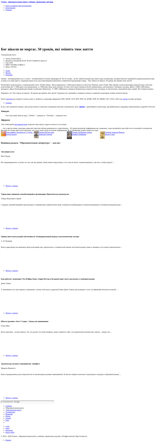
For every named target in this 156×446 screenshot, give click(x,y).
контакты (9, 430)
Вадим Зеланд (11, 134)
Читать (8, 73)
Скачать (8, 103)
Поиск (8, 416)
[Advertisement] (55, 29)
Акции (8, 418)
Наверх (8, 440)
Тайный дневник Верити (114, 132)
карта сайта (9, 432)
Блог (7, 420)
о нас (7, 426)
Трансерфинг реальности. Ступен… (20, 132)
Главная (8, 406)
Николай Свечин (45, 134)
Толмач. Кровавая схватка (82, 132)
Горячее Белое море (46, 132)
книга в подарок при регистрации (18, 6)
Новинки (9, 414)
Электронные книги (13, 410)
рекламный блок (20, 124)
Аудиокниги (10, 412)
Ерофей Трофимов (79, 134)
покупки (9, 99)
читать (125, 99)
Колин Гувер (110, 134)
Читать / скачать (11, 186)
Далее (7, 71)
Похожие (9, 75)
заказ (7, 428)
